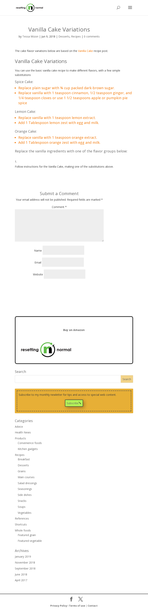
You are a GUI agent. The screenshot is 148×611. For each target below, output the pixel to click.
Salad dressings (27, 483)
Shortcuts (21, 524)
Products (20, 438)
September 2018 (25, 568)
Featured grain (27, 535)
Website (38, 274)
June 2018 (21, 574)
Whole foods (23, 530)
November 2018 (25, 562)
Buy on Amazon (74, 330)
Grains (22, 471)
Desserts (64, 36)
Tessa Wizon (30, 36)
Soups (21, 507)
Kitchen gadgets (28, 449)
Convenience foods (30, 443)
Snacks (22, 501)
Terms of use (77, 605)
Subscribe (73, 403)
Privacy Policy (58, 605)
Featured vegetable (30, 541)
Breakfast (24, 459)
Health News (23, 432)
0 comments (92, 36)
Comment (59, 207)
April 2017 (21, 580)
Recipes (76, 36)
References (22, 518)
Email (37, 262)
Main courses (26, 477)
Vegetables (24, 513)
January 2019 (23, 556)
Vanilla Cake (85, 51)
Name (38, 250)
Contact (93, 605)
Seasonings (25, 489)
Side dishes (25, 495)
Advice (19, 426)
